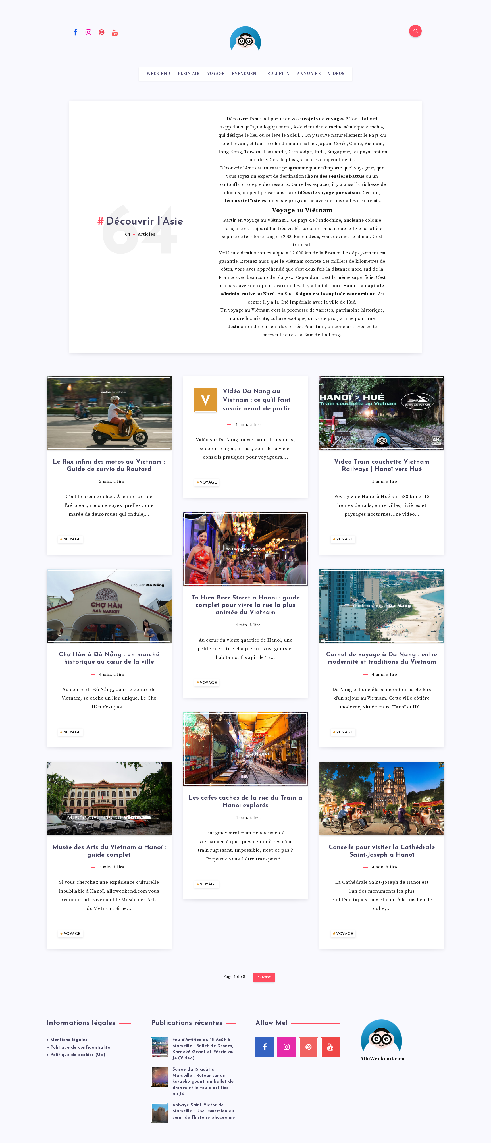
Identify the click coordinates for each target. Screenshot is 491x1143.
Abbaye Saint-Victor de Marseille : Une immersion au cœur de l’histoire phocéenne (203, 1111)
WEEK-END (158, 73)
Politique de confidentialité (81, 1047)
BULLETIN (278, 73)
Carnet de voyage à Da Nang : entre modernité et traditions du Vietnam (381, 658)
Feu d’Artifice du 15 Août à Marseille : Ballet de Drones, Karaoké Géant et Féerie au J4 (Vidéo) (203, 1049)
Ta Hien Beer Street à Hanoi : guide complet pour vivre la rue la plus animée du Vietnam (245, 605)
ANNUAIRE (308, 73)
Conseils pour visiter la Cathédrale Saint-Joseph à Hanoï (382, 851)
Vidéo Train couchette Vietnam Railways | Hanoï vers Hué (381, 466)
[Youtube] (115, 32)
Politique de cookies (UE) (78, 1055)
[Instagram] (88, 32)
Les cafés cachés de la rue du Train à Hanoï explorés (245, 802)
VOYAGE (215, 73)
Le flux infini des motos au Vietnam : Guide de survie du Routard (109, 466)
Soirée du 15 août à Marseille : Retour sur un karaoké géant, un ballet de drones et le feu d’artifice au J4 (203, 1081)
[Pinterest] (101, 32)
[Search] (415, 31)
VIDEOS (336, 73)
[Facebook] (75, 32)
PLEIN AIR (189, 73)
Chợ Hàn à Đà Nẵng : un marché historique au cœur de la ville (109, 658)
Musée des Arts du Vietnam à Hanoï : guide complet (109, 851)
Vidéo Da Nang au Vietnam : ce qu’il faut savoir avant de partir (257, 400)
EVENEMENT (245, 73)
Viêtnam (294, 261)
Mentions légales (69, 1040)
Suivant (264, 977)
